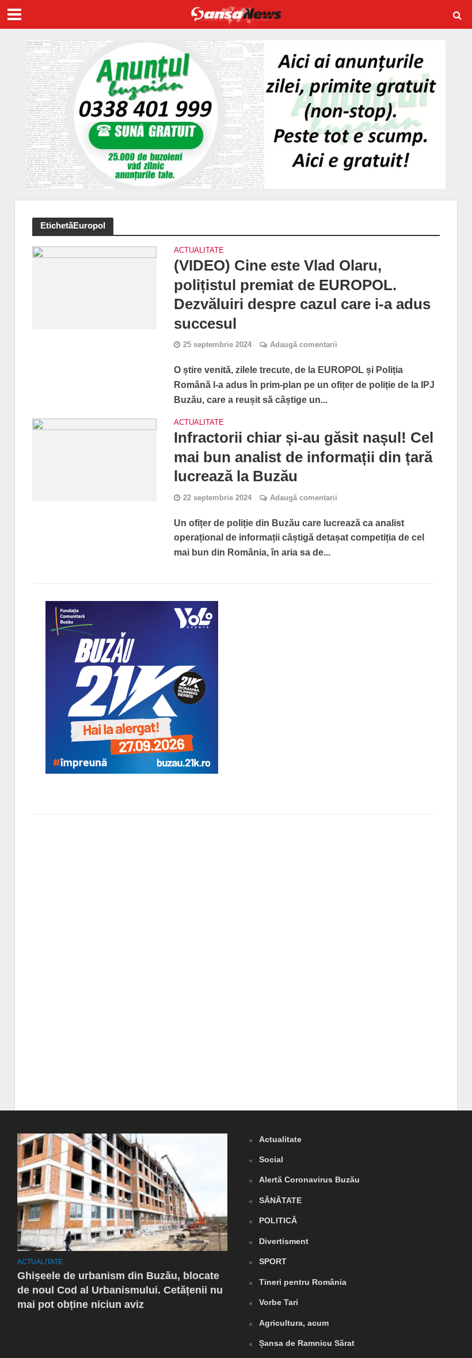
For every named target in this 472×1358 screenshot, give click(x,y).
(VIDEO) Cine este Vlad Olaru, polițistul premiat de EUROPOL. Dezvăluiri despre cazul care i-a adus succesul (302, 294)
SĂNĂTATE (280, 1200)
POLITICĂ (278, 1220)
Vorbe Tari (278, 1302)
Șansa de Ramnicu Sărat (307, 1343)
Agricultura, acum (294, 1322)
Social (271, 1159)
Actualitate (199, 250)
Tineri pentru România (303, 1282)
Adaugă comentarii (303, 344)
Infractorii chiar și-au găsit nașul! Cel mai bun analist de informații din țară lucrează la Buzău (303, 457)
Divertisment (284, 1241)
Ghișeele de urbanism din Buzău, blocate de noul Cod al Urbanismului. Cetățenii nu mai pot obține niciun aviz (120, 1290)
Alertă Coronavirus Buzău (309, 1179)
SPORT (273, 1261)
